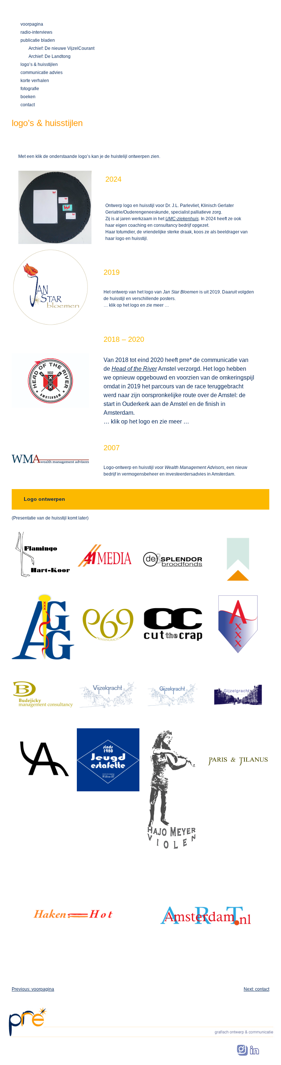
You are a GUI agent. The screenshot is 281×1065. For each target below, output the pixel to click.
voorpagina (31, 24)
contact (27, 104)
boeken (27, 96)
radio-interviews (36, 32)
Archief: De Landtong (50, 56)
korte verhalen (34, 80)
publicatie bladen (37, 40)
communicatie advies (41, 72)
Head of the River (134, 369)
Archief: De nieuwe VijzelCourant (61, 48)
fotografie (29, 88)
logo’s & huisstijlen (39, 64)
